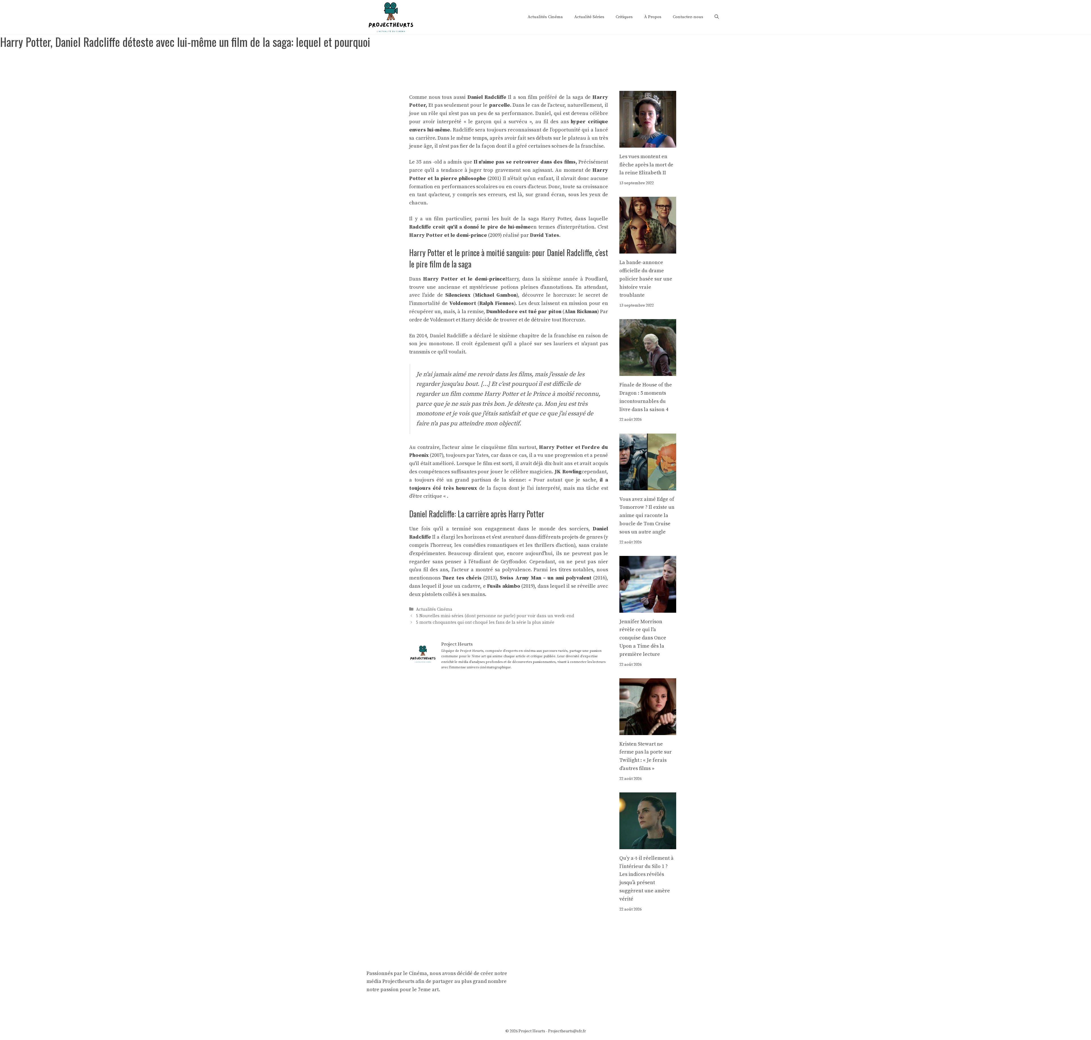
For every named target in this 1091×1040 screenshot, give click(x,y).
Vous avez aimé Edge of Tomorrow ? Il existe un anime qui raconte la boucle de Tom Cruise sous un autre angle (646, 515)
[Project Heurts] (391, 16)
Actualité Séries (589, 17)
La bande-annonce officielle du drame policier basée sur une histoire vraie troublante (645, 278)
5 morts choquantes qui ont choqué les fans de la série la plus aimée (485, 622)
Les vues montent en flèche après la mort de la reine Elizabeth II (646, 164)
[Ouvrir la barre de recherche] (716, 17)
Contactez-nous (688, 17)
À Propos (652, 17)
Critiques (624, 17)
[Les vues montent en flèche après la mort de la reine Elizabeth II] (647, 143)
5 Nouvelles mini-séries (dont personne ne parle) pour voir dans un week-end (495, 616)
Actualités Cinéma (545, 17)
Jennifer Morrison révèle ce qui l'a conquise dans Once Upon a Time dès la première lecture (642, 638)
